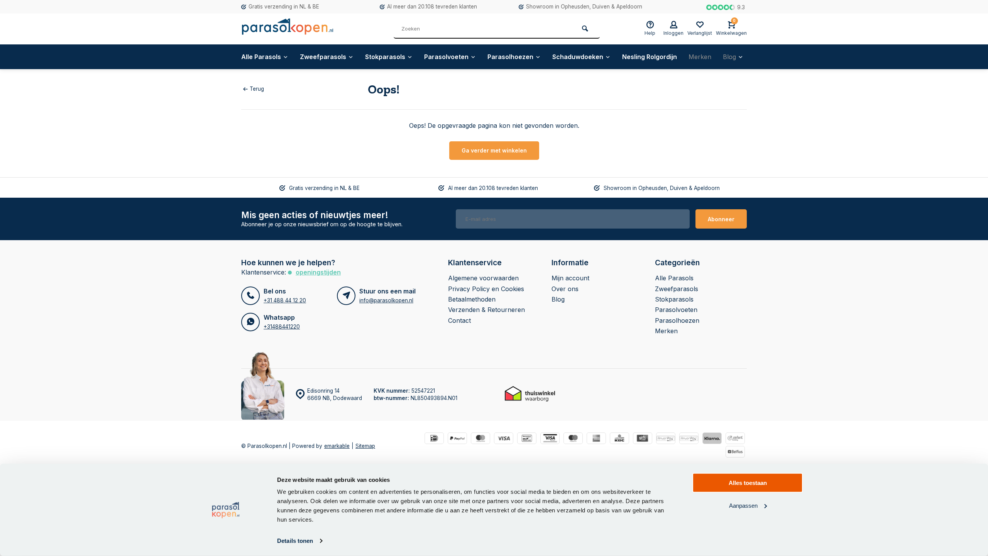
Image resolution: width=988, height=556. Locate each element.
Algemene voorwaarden (483, 278)
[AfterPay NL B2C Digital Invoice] (665, 439)
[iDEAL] (434, 439)
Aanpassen (743, 505)
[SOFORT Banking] (735, 439)
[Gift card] (642, 439)
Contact (459, 320)
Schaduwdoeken (577, 57)
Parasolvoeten (446, 57)
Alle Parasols (261, 57)
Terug (257, 89)
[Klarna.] (712, 439)
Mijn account (570, 278)
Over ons (565, 289)
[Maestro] (573, 439)
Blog (729, 57)
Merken (700, 57)
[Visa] (503, 439)
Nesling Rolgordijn (649, 57)
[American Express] (596, 439)
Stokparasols (385, 57)
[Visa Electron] (550, 439)
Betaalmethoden (472, 299)
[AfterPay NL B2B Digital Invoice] (689, 439)
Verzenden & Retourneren (486, 310)
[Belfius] (735, 452)
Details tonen (295, 540)
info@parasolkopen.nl (386, 300)
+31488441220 (282, 327)
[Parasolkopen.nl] (287, 29)
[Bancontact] (526, 439)
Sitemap (365, 446)
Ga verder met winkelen (494, 150)
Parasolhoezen (510, 57)
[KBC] (619, 439)
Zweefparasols (323, 57)
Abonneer (721, 219)
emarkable (337, 446)
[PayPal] (457, 439)
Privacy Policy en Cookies (486, 289)
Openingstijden (318, 272)
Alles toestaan (748, 483)
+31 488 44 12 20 (285, 300)
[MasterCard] (480, 439)
